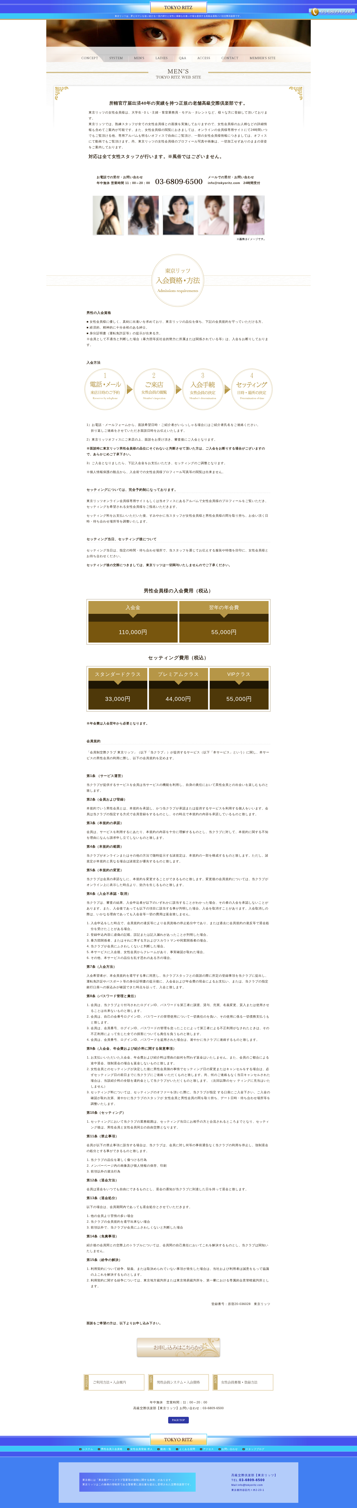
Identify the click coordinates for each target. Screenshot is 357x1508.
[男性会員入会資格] (178, 1387)
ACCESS (204, 58)
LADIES (162, 58)
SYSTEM (116, 58)
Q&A (182, 58)
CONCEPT (89, 58)
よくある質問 (187, 1449)
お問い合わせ (230, 1449)
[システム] (114, 1387)
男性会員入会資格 (112, 1449)
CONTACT (230, 58)
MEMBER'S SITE (263, 58)
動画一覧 (166, 1449)
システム (87, 1449)
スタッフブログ (255, 1449)
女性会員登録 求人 (141, 1449)
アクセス (208, 1449)
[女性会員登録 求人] (243, 1387)
